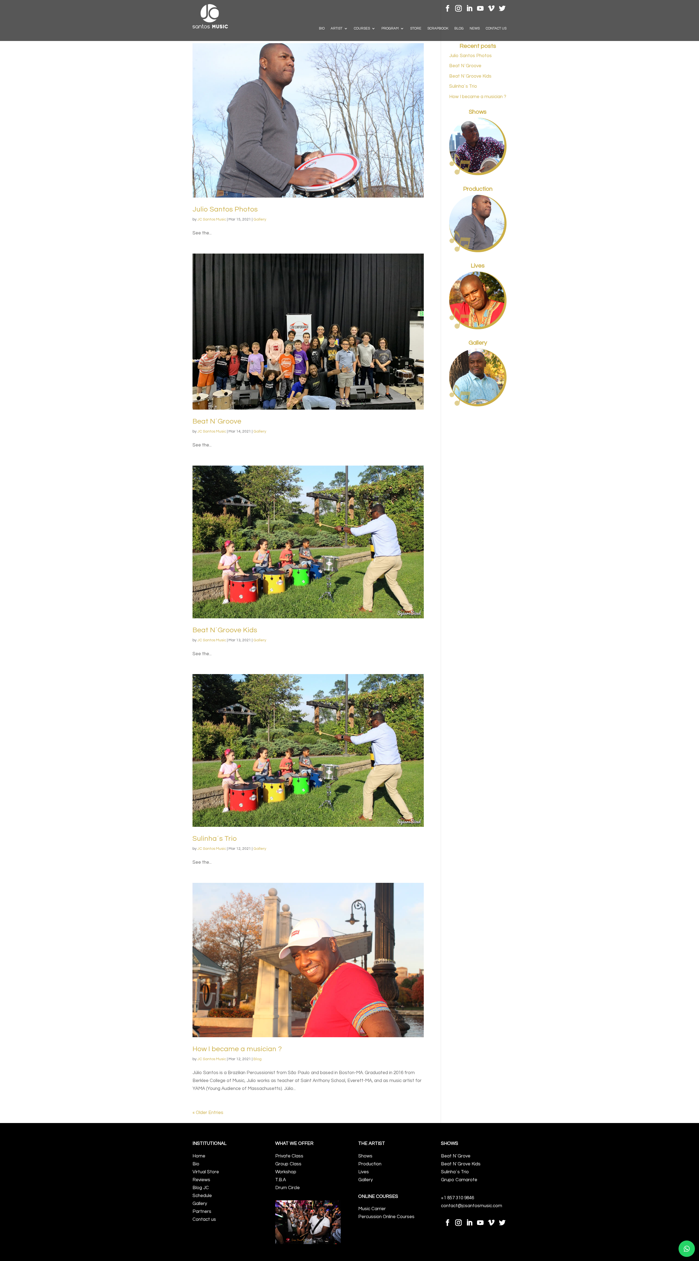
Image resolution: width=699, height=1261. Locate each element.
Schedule (202, 1195)
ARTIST (336, 28)
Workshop (285, 1171)
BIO (322, 28)
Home (198, 1156)
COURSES (362, 28)
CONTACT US (496, 28)
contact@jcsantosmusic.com (471, 1205)
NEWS (475, 28)
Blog (257, 1059)
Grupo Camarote (459, 1179)
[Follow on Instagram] (458, 8)
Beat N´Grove (455, 1156)
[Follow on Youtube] (480, 8)
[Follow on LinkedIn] (469, 8)
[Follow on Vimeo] (491, 8)
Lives (363, 1171)
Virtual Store (205, 1171)
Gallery (259, 219)
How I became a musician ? (237, 1049)
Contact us (204, 1219)
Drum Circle (287, 1187)
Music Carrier (372, 1208)
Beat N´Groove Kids (224, 630)
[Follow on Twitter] (502, 8)
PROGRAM (390, 28)
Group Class (288, 1164)
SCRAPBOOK (437, 28)
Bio (195, 1164)
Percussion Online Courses (386, 1216)
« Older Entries (207, 1112)
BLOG (459, 28)
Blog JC (200, 1187)
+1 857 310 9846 (457, 1197)
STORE (415, 28)
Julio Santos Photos (225, 209)
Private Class (289, 1156)
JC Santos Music (211, 219)
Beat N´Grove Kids (461, 1164)
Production (369, 1164)
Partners (201, 1211)
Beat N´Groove (216, 421)
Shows (365, 1156)
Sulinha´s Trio (214, 838)
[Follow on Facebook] (447, 8)
